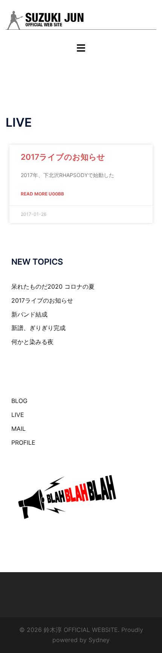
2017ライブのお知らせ (63, 157)
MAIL (18, 428)
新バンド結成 (29, 314)
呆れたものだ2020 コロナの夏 (53, 286)
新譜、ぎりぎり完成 (38, 328)
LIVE (17, 414)
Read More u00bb (42, 194)
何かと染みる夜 (32, 341)
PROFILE (23, 442)
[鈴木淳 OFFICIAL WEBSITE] (81, 20)
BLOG (19, 401)
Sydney (99, 640)
